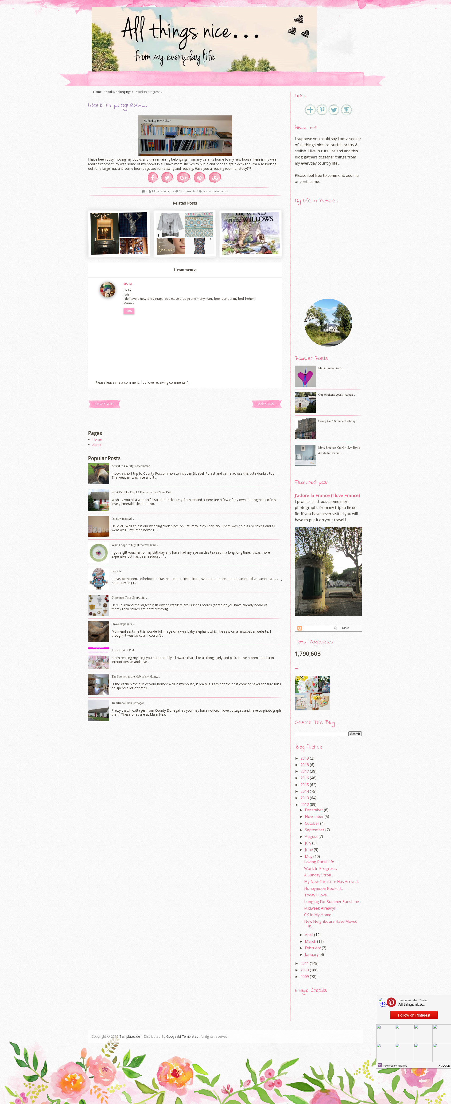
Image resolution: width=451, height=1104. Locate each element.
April (309, 934)
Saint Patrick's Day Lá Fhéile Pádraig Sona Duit (142, 492)
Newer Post (104, 404)
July (308, 843)
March (310, 941)
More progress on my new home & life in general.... (339, 450)
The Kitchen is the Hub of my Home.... (136, 676)
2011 (304, 963)
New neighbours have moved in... (330, 923)
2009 (304, 976)
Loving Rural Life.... (320, 861)
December (314, 809)
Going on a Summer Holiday (337, 421)
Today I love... (316, 895)
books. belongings (118, 92)
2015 (304, 784)
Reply (129, 310)
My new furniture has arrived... (332, 881)
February (313, 947)
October (312, 823)
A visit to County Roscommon (131, 466)
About (96, 444)
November (314, 816)
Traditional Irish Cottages (128, 703)
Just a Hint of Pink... (124, 650)
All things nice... (162, 191)
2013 (304, 797)
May (308, 856)
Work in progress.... (321, 868)
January (312, 954)
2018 (304, 764)
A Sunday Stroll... (318, 875)
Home (97, 439)
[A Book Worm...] (251, 252)
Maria (128, 284)
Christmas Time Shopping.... (130, 597)
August (311, 836)
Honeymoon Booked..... (324, 888)
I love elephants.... (123, 624)
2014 (304, 791)
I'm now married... (123, 518)
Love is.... (118, 571)
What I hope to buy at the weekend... (135, 545)
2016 (304, 778)
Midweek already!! (319, 908)
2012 (304, 804)
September (314, 829)
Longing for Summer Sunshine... (332, 901)
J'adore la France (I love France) (327, 495)
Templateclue (129, 1036)
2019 (304, 758)
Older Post (266, 404)
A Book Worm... (250, 244)
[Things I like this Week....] (185, 252)
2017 (304, 771)
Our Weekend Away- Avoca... (336, 394)
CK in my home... (318, 914)
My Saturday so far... (331, 368)
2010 (304, 970)
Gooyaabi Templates (182, 1036)
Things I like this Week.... (185, 244)
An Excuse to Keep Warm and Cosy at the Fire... (119, 246)
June (309, 849)
